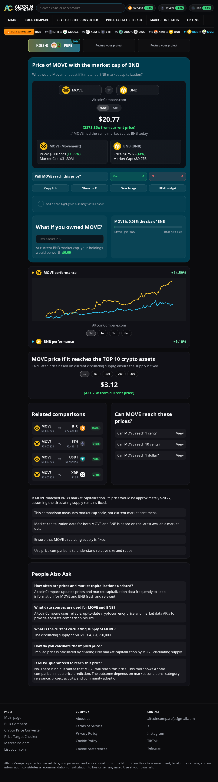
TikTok (152, 741)
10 (84, 374)
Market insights (17, 743)
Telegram (154, 748)
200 (120, 374)
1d (91, 333)
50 (95, 374)
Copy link (50, 188)
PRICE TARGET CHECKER (124, 20)
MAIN (12, 20)
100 (107, 374)
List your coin (15, 749)
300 (133, 374)
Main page (12, 717)
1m (114, 333)
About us (83, 718)
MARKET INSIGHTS (164, 20)
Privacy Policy (87, 733)
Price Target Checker (21, 736)
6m (127, 333)
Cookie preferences (91, 749)
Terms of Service (89, 726)
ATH (115, 107)
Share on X (89, 188)
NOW (103, 107)
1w (102, 333)
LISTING (193, 20)
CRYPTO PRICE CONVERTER (77, 20)
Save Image (128, 188)
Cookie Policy (86, 741)
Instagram (155, 733)
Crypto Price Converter (22, 730)
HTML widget (167, 188)
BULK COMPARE (37, 20)
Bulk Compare (15, 724)
